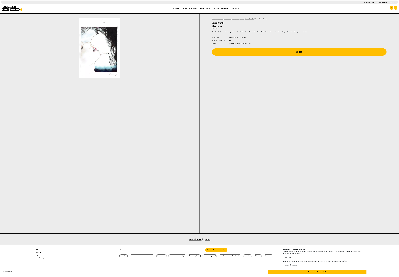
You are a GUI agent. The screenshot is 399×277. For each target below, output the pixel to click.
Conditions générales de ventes (46, 258)
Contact (38, 252)
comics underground (195, 239)
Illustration (124, 256)
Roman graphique (194, 256)
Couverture (247, 256)
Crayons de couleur (241, 43)
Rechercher (369, 2)
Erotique (207, 239)
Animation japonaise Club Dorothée (230, 256)
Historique (258, 256)
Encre (249, 43)
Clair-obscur (268, 256)
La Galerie (176, 8)
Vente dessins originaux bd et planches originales (228, 19)
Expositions (236, 8)
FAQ (37, 255)
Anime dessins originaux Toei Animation (142, 256)
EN (394, 2)
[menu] (395, 8)
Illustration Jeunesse (221, 8)
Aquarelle (232, 43)
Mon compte (382, 2)
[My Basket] (391, 8)
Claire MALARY (249, 19)
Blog (37, 249)
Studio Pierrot (161, 256)
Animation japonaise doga (177, 256)
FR (391, 2)
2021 (230, 40)
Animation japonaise (189, 8)
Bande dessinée (205, 8)
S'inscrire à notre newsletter (216, 250)
